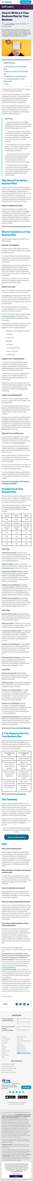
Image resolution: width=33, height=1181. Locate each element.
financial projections (19, 443)
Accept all (16, 1176)
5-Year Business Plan (19, 794)
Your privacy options (25, 1053)
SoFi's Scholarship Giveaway (9, 1072)
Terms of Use (20, 1039)
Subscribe (26, 1087)
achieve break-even (8, 568)
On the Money (5, 1055)
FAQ (7, 83)
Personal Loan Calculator (8, 1066)
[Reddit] (28, 1004)
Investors (4, 1047)
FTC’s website (26, 991)
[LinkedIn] (24, 1004)
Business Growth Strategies (21, 728)
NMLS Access (20, 1044)
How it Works (5, 1041)
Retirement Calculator (7, 1070)
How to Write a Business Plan (21, 226)
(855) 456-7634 (8, 1020)
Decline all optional (16, 1173)
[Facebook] (17, 1004)
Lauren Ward (9, 24)
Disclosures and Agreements (24, 1041)
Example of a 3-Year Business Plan (16, 76)
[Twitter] (20, 1004)
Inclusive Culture (6, 1051)
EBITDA (9, 341)
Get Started (25, 2)
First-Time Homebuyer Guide (9, 1068)
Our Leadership (6, 1039)
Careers (4, 1049)
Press (3, 1044)
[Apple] (10, 1098)
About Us (4, 1036)
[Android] (23, 1098)
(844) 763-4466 (8, 1030)
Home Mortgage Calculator (8, 1064)
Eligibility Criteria (21, 1047)
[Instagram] (20, 1092)
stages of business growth (12, 507)
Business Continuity (21, 1051)
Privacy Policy (19, 1171)
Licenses (19, 1043)
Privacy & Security (21, 1036)
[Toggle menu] (3, 2)
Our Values (4, 1043)
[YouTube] (23, 1092)
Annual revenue (6, 295)
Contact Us (4, 1053)
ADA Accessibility (21, 1049)
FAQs (3, 1057)
